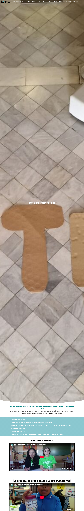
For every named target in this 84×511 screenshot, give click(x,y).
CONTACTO (75, 1)
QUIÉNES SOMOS (26, 1)
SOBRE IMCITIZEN (17, 1)
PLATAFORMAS (41, 1)
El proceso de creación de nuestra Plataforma (42, 480)
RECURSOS (55, 1)
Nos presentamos (42, 440)
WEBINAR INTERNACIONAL (65, 1)
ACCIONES (34, 1)
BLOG (49, 1)
